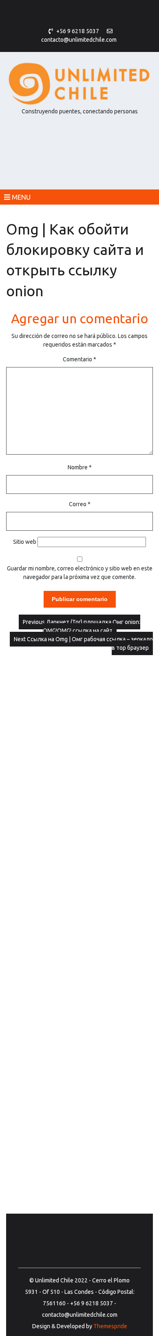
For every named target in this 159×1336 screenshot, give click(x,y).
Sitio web (24, 541)
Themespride (109, 1326)
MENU (20, 197)
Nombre (80, 467)
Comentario (79, 359)
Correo (80, 504)
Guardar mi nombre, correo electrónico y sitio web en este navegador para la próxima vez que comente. (79, 572)
